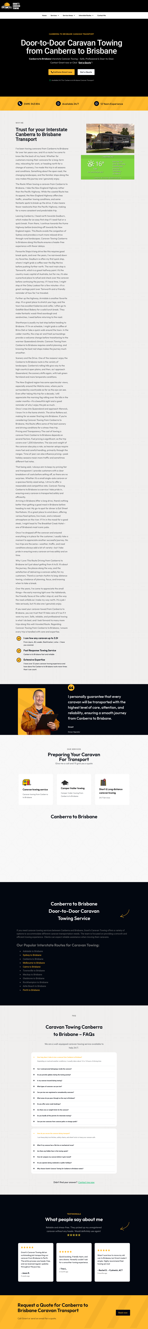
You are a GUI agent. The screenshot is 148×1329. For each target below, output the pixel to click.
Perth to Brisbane (31, 990)
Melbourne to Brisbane (34, 963)
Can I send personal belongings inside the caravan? (54, 1069)
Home (44, 15)
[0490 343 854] (20, 103)
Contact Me (101, 15)
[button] (74, 1057)
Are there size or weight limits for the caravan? (53, 1110)
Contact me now (86, 1182)
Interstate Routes (85, 15)
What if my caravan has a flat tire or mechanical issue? (55, 1145)
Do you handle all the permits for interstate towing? (54, 1116)
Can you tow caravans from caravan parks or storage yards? (57, 1121)
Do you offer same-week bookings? (49, 1104)
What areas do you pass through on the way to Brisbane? (56, 1098)
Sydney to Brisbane (32, 955)
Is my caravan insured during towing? (49, 1081)
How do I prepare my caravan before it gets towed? (54, 1157)
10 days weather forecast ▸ (107, 178)
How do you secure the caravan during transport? (53, 1133)
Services (54, 15)
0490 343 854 (32, 103)
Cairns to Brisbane (32, 967)
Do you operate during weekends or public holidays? (54, 1163)
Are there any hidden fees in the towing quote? (52, 1151)
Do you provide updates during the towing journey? (54, 1075)
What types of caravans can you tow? (49, 1086)
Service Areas (68, 15)
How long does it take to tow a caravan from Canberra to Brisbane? (59, 1057)
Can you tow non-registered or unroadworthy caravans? (55, 1092)
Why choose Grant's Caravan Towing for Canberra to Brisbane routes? (60, 1169)
